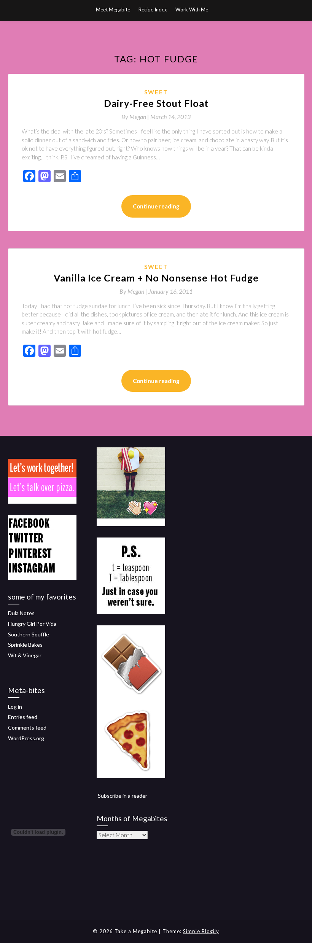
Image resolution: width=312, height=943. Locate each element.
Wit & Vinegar (24, 655)
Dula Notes (21, 613)
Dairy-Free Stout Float (156, 103)
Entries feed (22, 717)
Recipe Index (152, 9)
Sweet (156, 92)
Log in (15, 706)
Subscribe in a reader (122, 795)
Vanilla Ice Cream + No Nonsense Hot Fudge (156, 277)
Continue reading (156, 206)
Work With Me (191, 9)
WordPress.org (26, 738)
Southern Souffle (28, 634)
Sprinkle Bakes (25, 644)
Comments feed (27, 727)
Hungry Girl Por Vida (32, 623)
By (135, 116)
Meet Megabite (113, 9)
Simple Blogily (201, 931)
